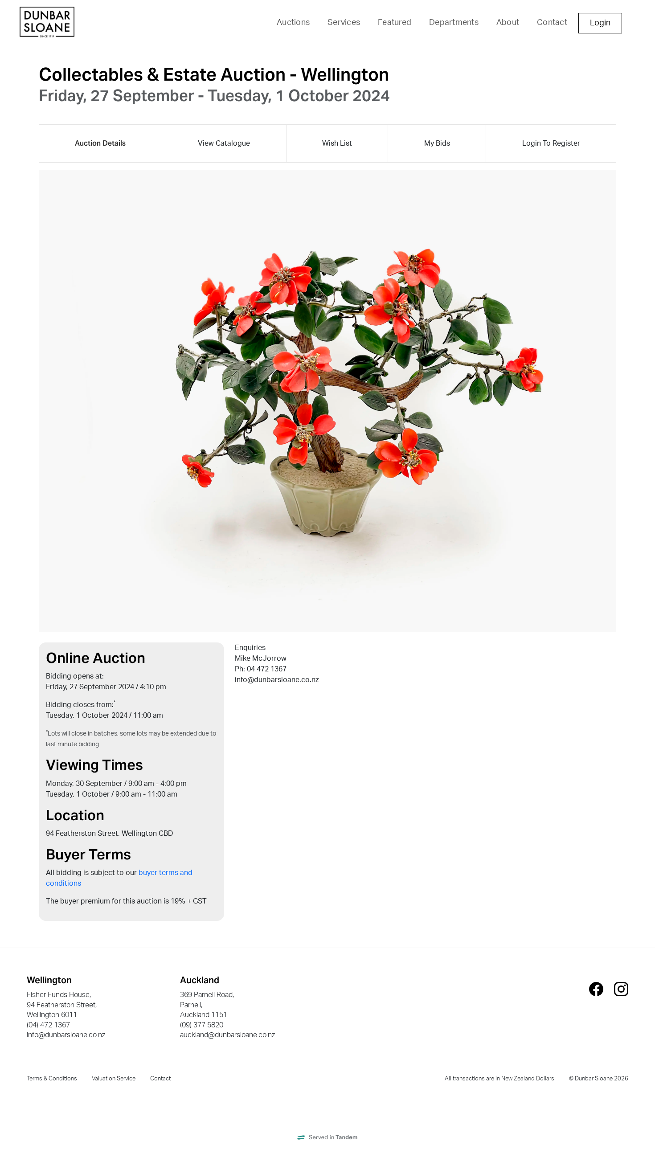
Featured (394, 23)
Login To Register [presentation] (551, 143)
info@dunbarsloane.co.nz (66, 1035)
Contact (552, 23)
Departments (454, 23)
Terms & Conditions (52, 1078)
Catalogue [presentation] (224, 143)
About (507, 23)
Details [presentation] (100, 143)
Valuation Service (113, 1078)
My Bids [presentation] (437, 143)
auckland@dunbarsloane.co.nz (227, 1035)
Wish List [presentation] (337, 143)
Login (600, 23)
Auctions (293, 23)
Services (344, 23)
